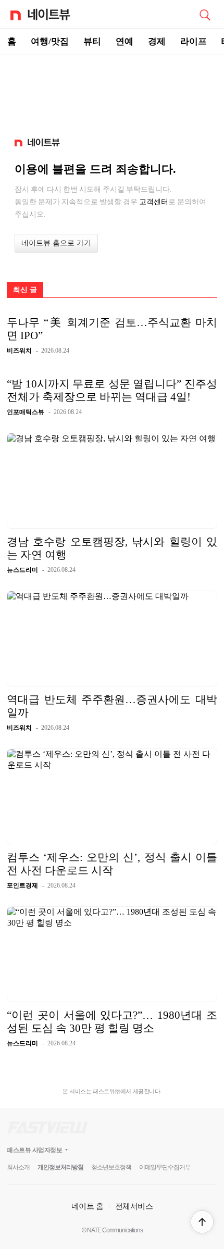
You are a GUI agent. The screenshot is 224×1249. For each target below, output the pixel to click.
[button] (202, 1222)
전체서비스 (134, 1206)
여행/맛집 (50, 41)
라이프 (193, 41)
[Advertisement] (112, 92)
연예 (124, 41)
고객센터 (153, 201)
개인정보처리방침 (60, 1167)
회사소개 (18, 1167)
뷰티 (92, 41)
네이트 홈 (87, 1206)
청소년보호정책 (111, 1167)
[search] (205, 14)
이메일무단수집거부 (165, 1167)
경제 (157, 41)
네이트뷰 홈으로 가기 (56, 243)
